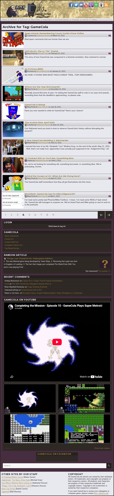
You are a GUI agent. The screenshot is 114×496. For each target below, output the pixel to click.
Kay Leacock (43, 196)
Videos (94, 20)
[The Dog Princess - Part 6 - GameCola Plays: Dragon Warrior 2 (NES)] (84, 428)
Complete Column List (13, 245)
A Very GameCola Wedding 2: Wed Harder (46, 140)
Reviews (13, 20)
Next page (108, 218)
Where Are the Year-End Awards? (42, 87)
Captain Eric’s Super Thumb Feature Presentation (42, 281)
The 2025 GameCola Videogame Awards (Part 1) (31, 284)
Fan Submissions (62, 20)
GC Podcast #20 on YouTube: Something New (49, 158)
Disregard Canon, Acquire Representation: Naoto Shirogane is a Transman (52, 293)
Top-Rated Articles (12, 248)
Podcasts (75, 20)
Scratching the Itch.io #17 (31, 290)
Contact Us (9, 239)
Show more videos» (102, 448)
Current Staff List (11, 242)
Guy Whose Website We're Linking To (17, 483)
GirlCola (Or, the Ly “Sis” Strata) (41, 51)
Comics (85, 20)
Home (4, 20)
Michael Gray (43, 54)
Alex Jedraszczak (42, 71)
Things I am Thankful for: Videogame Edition (30, 258)
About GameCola (11, 236)
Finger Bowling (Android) (37, 287)
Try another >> (104, 271)
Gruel (7, 284)
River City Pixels (8, 489)
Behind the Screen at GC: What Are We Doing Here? (52, 176)
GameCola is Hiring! (35, 104)
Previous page (101, 218)
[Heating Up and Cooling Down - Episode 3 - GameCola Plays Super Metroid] (84, 398)
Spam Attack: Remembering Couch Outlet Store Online (54, 33)
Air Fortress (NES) (34, 69)
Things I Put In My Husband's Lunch (16, 486)
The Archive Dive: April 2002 (40, 122)
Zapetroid (5, 492)
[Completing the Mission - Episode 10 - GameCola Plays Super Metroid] (30, 398)
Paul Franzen (43, 89)
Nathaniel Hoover (43, 36)
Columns (24, 20)
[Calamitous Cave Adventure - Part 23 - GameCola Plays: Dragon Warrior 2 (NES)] (30, 428)
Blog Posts (47, 20)
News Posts (35, 20)
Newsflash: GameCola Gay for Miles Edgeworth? (50, 194)
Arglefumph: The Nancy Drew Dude (16, 480)
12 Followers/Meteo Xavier (12, 477)
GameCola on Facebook (54, 454)
